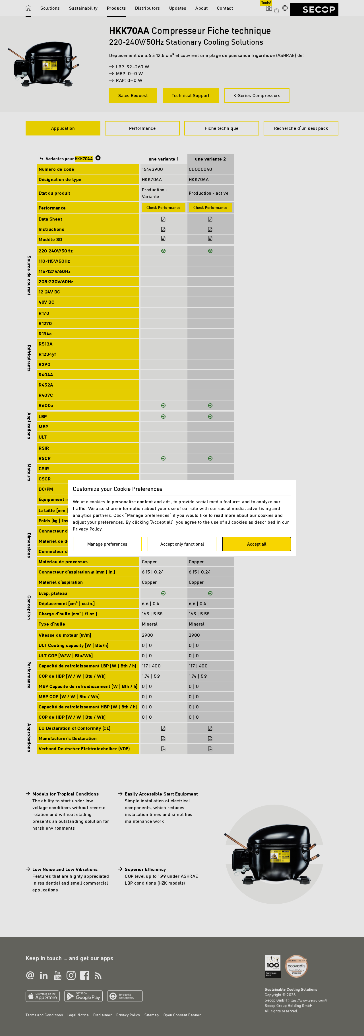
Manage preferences (107, 544)
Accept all (256, 544)
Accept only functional (182, 544)
